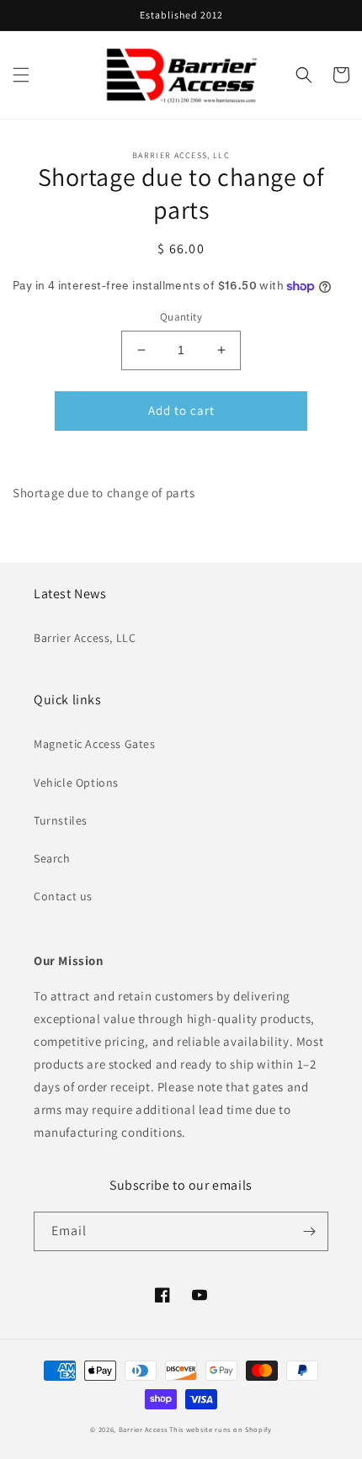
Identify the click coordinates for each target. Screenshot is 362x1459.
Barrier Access (143, 1429)
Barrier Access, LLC (85, 637)
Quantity (181, 317)
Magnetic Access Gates (95, 743)
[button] (21, 74)
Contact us (63, 896)
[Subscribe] (308, 1231)
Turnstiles (61, 820)
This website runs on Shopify (220, 1429)
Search (52, 858)
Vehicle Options (76, 782)
